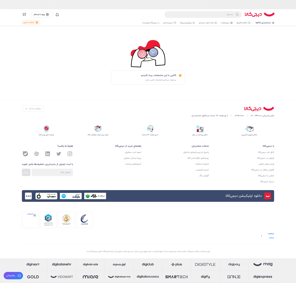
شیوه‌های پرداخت (133, 164)
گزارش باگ (204, 175)
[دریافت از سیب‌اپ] (46, 196)
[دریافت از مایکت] (71, 196)
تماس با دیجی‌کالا (266, 175)
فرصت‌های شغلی (266, 164)
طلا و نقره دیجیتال (206, 23)
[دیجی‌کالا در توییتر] (59, 154)
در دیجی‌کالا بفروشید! (150, 23)
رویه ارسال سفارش (132, 158)
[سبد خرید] (24, 14)
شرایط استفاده (202, 164)
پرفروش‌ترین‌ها (186, 23)
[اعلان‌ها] (57, 14)
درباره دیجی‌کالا (267, 181)
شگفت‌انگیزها (241, 23)
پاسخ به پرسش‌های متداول (196, 152)
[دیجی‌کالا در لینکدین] (48, 154)
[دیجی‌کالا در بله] (25, 154)
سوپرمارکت (225, 23)
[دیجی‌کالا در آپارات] (36, 154)
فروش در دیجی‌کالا (265, 158)
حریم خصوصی (202, 169)
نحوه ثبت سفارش (133, 152)
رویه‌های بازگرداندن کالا (198, 158)
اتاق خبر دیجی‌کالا (266, 152)
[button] (13, 275)
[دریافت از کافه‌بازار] (95, 196)
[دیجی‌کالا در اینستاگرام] (70, 154)
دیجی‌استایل (168, 23)
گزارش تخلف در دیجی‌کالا (262, 169)
